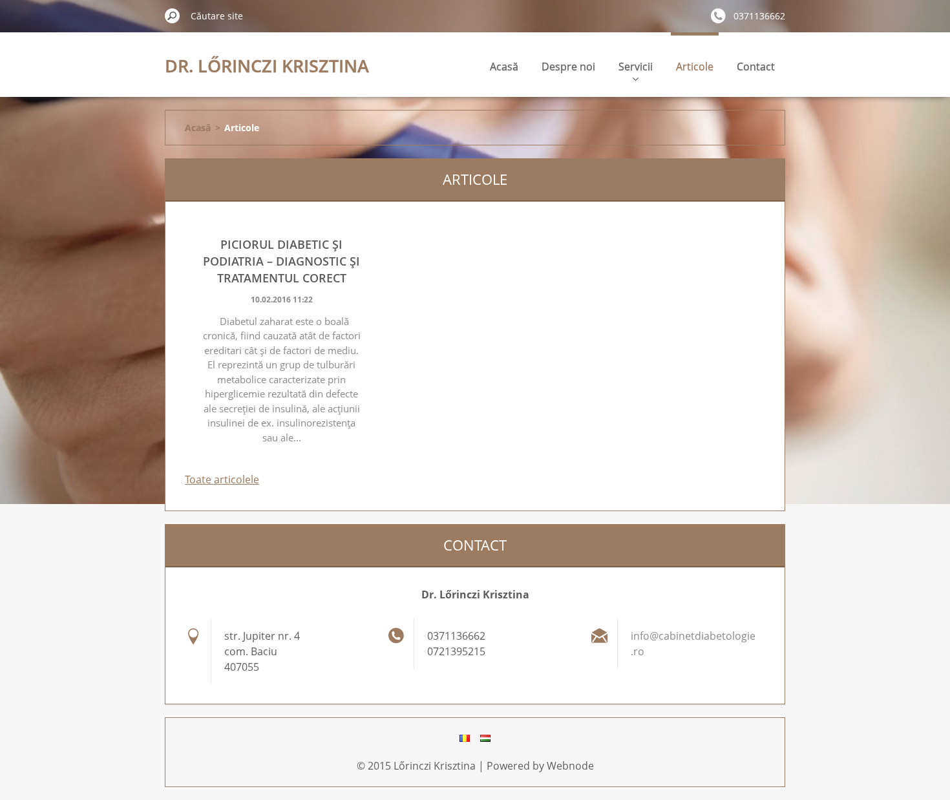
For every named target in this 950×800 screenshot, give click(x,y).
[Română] (464, 738)
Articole (694, 66)
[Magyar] (485, 738)
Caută (172, 15)
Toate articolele (222, 479)
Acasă (504, 66)
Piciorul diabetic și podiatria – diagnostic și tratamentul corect (281, 261)
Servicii (635, 66)
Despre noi (568, 66)
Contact (756, 66)
